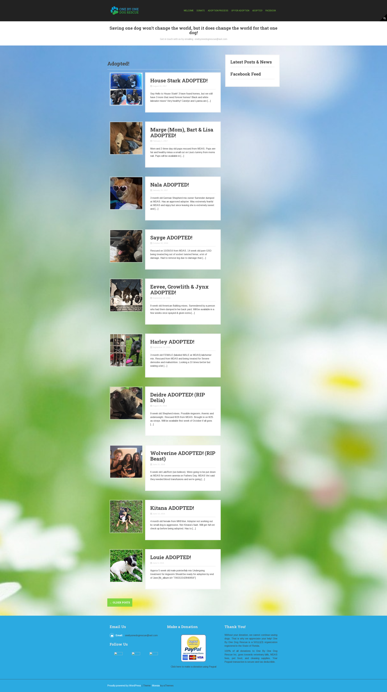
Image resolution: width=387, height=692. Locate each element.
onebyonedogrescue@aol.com (141, 635)
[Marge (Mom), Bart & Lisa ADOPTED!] (126, 138)
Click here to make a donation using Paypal (193, 666)
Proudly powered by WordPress (124, 685)
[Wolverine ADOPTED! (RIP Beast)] (126, 461)
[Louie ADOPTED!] (126, 565)
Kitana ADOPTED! (172, 507)
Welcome (189, 10)
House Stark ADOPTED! (179, 80)
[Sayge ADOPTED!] (126, 246)
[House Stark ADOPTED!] (126, 89)
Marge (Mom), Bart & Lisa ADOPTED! (181, 132)
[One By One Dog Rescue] (125, 10)
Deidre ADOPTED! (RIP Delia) (177, 397)
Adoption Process (218, 10)
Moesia (156, 685)
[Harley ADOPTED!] (126, 350)
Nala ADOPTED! (169, 184)
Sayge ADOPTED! (171, 237)
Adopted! (257, 10)
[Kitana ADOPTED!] (126, 516)
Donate (201, 10)
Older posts (120, 602)
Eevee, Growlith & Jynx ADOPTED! (179, 289)
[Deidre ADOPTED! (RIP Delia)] (126, 403)
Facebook (270, 10)
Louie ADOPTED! (170, 557)
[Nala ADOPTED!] (126, 193)
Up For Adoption (240, 10)
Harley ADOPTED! (172, 341)
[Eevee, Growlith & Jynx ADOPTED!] (126, 295)
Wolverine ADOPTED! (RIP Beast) (182, 456)
